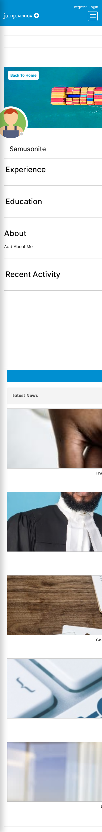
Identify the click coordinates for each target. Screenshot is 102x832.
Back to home (23, 75)
